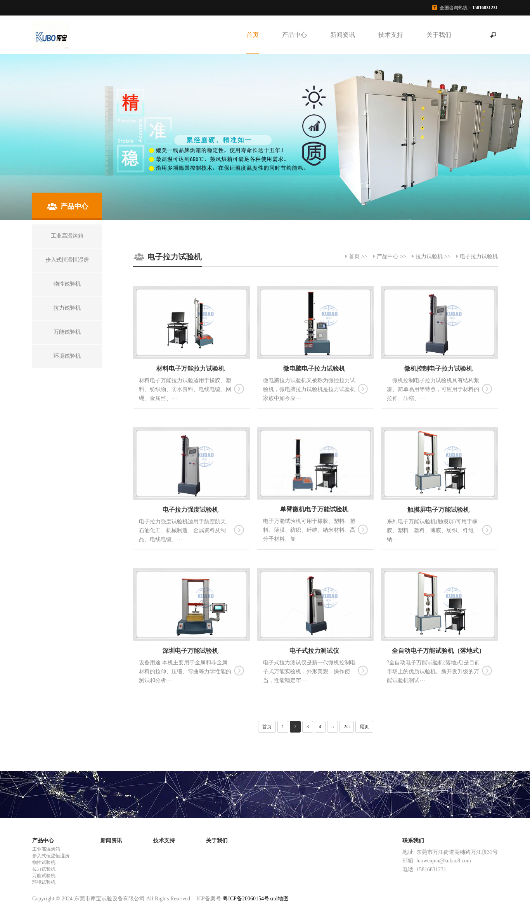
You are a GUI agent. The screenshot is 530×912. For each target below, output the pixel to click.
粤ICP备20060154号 (246, 899)
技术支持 (390, 34)
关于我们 (438, 34)
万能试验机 (43, 875)
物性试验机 (43, 862)
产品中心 (294, 34)
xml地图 (279, 899)
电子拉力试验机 (479, 256)
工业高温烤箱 (46, 849)
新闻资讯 (342, 34)
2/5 (347, 726)
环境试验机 (43, 882)
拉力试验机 (429, 256)
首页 (252, 34)
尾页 (364, 726)
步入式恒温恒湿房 (50, 856)
